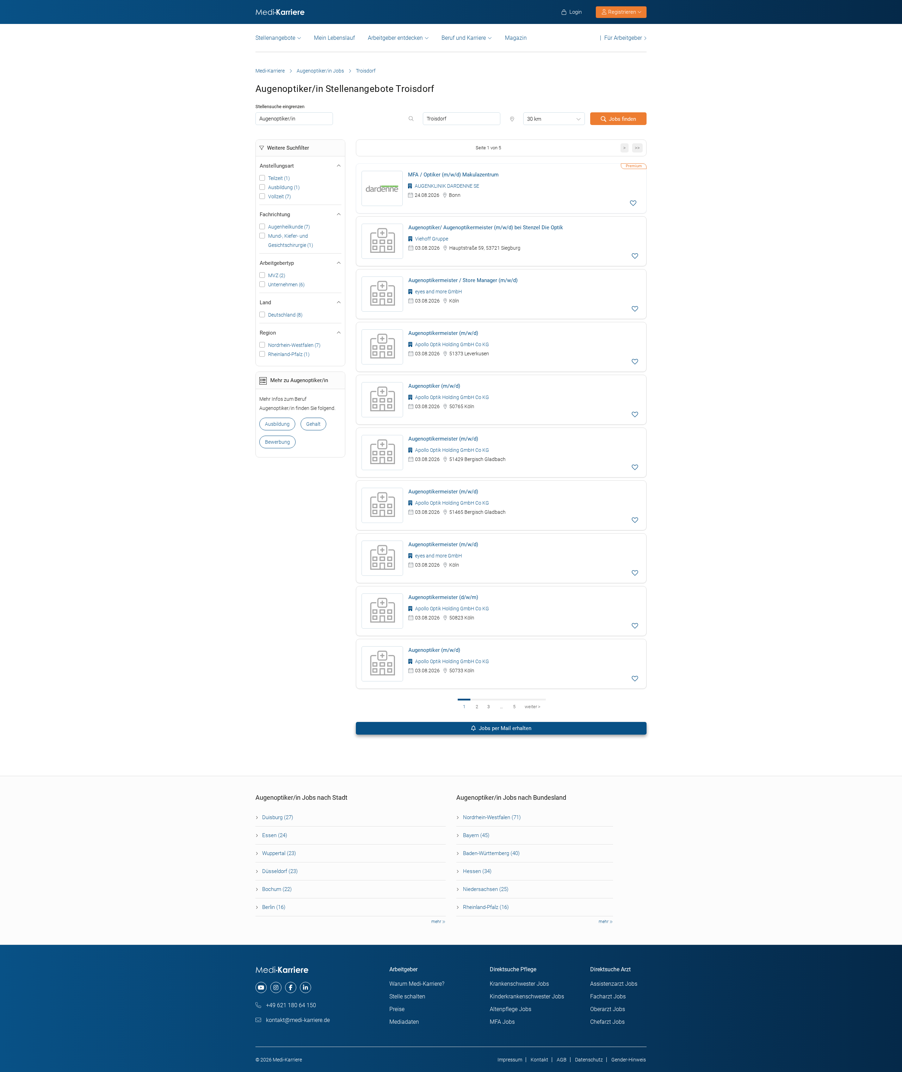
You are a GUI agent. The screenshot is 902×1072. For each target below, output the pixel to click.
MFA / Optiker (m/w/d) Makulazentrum (453, 175)
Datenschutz (589, 1059)
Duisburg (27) (277, 817)
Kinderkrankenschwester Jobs (527, 996)
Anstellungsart (277, 166)
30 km (534, 119)
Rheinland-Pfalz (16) (486, 907)
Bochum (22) (277, 889)
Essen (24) (274, 835)
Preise (396, 1009)
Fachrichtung (275, 214)
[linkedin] (305, 987)
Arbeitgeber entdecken (395, 38)
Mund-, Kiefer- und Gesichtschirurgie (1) (290, 240)
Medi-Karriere (270, 71)
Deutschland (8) (285, 315)
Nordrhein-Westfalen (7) (294, 345)
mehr (436, 921)
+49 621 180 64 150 (290, 1005)
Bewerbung (277, 442)
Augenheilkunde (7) (289, 227)
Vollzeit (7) (279, 196)
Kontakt (539, 1059)
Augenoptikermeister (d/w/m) (443, 597)
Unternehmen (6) (286, 284)
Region (268, 333)
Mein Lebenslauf (334, 38)
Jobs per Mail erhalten (504, 728)
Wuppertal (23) (279, 853)
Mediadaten (404, 1021)
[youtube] (261, 987)
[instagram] (276, 987)
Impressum (510, 1059)
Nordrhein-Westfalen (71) (492, 817)
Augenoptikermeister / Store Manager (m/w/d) (463, 280)
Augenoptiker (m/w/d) (434, 386)
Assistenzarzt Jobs (613, 983)
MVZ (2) (276, 275)
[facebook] (290, 987)
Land (265, 302)
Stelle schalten (407, 996)
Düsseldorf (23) (280, 871)
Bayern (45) (476, 835)
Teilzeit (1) (279, 178)
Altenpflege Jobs (510, 1009)
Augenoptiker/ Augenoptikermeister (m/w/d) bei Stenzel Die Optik (485, 227)
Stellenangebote (275, 38)
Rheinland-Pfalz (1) (289, 354)
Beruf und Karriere (463, 38)
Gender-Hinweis (628, 1059)
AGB (562, 1059)
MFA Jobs (502, 1021)
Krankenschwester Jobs (519, 983)
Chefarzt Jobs (607, 1021)
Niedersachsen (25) (485, 889)
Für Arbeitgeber (623, 38)
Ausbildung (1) (284, 187)
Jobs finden (622, 119)
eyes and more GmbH (438, 291)
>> (637, 147)
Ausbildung (277, 424)
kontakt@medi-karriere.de (297, 1020)
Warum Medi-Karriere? (416, 983)
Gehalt (313, 424)
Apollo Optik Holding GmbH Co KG (451, 344)
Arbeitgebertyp (277, 263)
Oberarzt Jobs (607, 1009)
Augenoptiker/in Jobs (320, 71)
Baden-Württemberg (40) (491, 853)
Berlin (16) (273, 907)
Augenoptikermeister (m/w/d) (443, 333)
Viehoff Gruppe (431, 239)
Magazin (516, 38)
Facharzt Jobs (608, 996)
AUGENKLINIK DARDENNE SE (446, 186)
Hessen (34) (477, 871)
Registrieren (622, 12)
